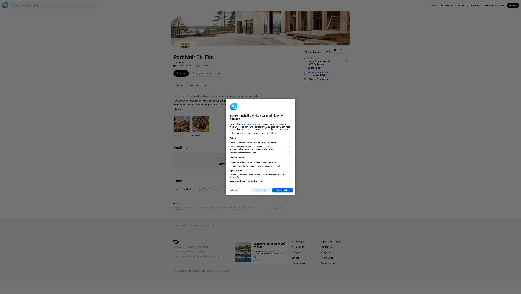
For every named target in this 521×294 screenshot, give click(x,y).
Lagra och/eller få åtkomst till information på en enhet (253, 143)
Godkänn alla (282, 190)
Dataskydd (234, 190)
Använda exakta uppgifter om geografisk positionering (253, 162)
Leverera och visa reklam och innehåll (246, 181)
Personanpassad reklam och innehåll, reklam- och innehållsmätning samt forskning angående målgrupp (253, 148)
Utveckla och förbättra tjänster (243, 153)
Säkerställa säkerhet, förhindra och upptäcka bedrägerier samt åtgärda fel (257, 176)
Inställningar (260, 190)
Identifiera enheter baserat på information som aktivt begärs (255, 166)
